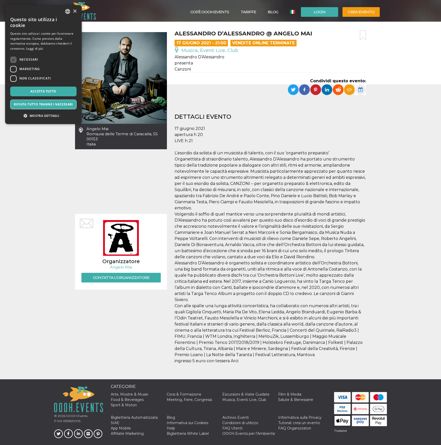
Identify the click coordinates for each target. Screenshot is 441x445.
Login (319, 11)
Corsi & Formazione (184, 394)
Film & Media (289, 394)
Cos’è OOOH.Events (209, 11)
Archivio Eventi (235, 417)
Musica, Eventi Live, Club (209, 50)
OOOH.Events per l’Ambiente (248, 433)
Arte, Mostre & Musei (129, 394)
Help (171, 428)
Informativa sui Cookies (187, 423)
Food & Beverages (127, 399)
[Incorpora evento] (349, 89)
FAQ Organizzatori (294, 428)
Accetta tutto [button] (43, 91)
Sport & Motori (124, 405)
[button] (43, 116)
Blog (273, 11)
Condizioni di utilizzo (240, 423)
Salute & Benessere (295, 399)
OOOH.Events (76, 416)
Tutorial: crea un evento (299, 423)
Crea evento (361, 11)
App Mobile (121, 428)
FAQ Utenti (232, 428)
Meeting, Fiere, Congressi (189, 399)
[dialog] (43, 64)
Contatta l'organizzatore (121, 277)
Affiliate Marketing (127, 433)
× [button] (75, 11)
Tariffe (248, 11)
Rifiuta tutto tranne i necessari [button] (43, 104)
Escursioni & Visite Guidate (246, 394)
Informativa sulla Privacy (300, 417)
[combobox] (67, 11)
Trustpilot (340, 431)
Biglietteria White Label (188, 433)
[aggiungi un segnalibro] (363, 35)
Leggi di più (34, 48)
